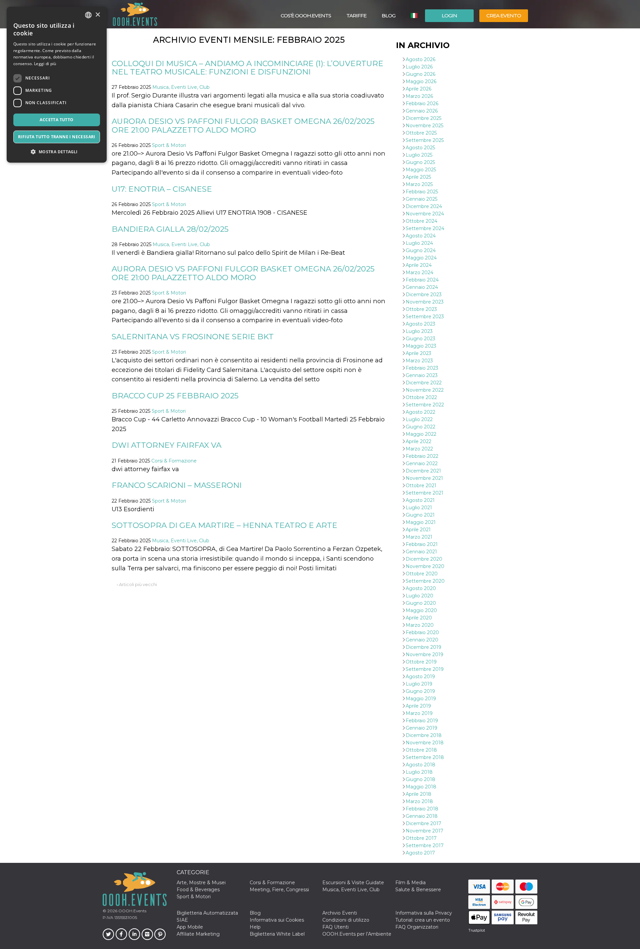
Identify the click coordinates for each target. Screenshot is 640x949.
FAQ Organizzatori (416, 927)
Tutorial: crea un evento (422, 920)
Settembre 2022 (425, 405)
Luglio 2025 (419, 155)
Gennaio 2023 (422, 375)
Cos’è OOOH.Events (306, 15)
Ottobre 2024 (421, 221)
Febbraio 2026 (422, 104)
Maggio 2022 (421, 434)
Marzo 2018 (419, 801)
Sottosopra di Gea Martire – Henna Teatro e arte (224, 525)
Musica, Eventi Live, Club (181, 87)
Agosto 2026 (420, 59)
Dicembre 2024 (424, 206)
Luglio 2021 (419, 508)
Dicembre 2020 (424, 559)
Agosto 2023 (420, 324)
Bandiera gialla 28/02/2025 (170, 229)
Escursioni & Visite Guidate (353, 883)
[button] (56, 152)
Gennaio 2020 (422, 640)
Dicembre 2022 (424, 383)
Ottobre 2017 (421, 838)
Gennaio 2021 (421, 552)
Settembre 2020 (425, 581)
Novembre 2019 (424, 654)
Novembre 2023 (425, 302)
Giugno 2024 (421, 250)
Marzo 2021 (419, 537)
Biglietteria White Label (277, 934)
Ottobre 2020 (422, 574)
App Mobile (190, 927)
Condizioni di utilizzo (345, 920)
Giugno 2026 (420, 74)
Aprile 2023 (418, 353)
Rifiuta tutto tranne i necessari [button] (56, 137)
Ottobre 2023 (421, 309)
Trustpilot (476, 930)
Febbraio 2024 (422, 280)
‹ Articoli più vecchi (137, 584)
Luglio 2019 (419, 684)
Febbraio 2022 (422, 456)
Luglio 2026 (419, 67)
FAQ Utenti (335, 927)
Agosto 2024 (421, 236)
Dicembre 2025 (423, 118)
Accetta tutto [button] (56, 120)
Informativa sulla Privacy (423, 913)
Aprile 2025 (418, 177)
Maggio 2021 (421, 522)
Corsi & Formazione (174, 461)
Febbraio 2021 (422, 544)
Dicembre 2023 (424, 295)
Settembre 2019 (425, 669)
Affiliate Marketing (198, 934)
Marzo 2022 (419, 449)
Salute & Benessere (418, 890)
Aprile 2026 (418, 89)
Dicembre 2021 (423, 471)
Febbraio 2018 (422, 809)
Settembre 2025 (425, 140)
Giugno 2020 (421, 603)
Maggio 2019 (421, 699)
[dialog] (57, 85)
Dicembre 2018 (424, 735)
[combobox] (88, 15)
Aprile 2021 (418, 530)
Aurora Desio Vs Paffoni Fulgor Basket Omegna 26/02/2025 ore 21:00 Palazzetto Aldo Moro (243, 125)
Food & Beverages (198, 890)
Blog (388, 15)
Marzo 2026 (419, 96)
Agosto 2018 (420, 765)
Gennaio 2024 (422, 287)
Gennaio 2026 (422, 111)
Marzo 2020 (420, 625)
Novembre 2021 (424, 478)
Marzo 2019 (419, 713)
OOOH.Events (131, 910)
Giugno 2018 (420, 779)
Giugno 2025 (420, 162)
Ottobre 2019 (421, 662)
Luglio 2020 (419, 596)
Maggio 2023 (421, 346)
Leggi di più (45, 63)
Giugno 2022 (420, 427)
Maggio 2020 (421, 610)
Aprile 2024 (419, 265)
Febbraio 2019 (422, 721)
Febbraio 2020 (422, 632)
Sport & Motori (169, 145)
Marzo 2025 (419, 184)
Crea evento (503, 15)
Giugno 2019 (420, 691)
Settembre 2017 (425, 845)
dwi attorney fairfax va (166, 445)
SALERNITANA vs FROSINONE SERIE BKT (193, 336)
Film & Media (410, 883)
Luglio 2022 (419, 419)
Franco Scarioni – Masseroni (177, 485)
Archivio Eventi (339, 913)
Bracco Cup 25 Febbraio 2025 (175, 395)
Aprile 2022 (418, 441)
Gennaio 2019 (421, 728)
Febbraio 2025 (422, 192)
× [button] (97, 14)
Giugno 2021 (420, 515)
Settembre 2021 (424, 493)
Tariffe (356, 15)
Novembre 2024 (425, 214)
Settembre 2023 (425, 317)
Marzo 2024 (419, 272)
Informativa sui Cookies (277, 920)
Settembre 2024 (425, 228)
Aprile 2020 (419, 618)
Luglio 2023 (419, 331)
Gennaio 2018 (422, 816)
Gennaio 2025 (421, 199)
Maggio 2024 (421, 258)
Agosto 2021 (420, 500)
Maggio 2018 (421, 787)
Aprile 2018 (418, 794)
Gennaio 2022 (422, 463)
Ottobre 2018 (421, 750)
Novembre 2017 (424, 831)
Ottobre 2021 (421, 486)
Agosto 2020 (421, 588)
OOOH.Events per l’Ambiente (356, 934)
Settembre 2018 (425, 757)
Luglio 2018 (419, 772)
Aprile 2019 (418, 706)
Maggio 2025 (421, 170)
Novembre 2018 (425, 743)
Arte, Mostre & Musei (201, 883)
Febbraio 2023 (422, 368)
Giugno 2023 (420, 339)
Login (449, 15)
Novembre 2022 (425, 390)
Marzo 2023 (419, 361)
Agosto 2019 (420, 677)
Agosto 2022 (420, 412)
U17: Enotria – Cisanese (162, 189)
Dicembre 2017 (423, 823)
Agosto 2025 (420, 148)
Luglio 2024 (419, 243)
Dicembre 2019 (423, 647)
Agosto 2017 (420, 853)
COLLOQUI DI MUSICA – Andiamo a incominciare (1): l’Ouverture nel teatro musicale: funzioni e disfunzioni (247, 67)
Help (255, 927)
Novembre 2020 (425, 566)
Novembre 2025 (424, 126)
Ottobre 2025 (421, 133)
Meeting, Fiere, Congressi (279, 890)
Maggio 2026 (421, 81)
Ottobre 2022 (421, 397)
